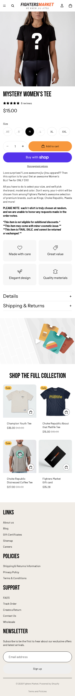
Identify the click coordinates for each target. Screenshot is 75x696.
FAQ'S (6, 597)
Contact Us (9, 615)
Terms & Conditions (15, 578)
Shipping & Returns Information (22, 566)
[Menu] (4, 5)
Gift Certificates (12, 534)
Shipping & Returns (23, 305)
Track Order (10, 603)
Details (10, 296)
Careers (7, 546)
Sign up (37, 668)
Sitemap (8, 540)
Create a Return (12, 609)
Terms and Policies (37, 691)
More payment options (37, 166)
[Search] (12, 6)
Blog (5, 528)
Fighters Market (30, 683)
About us (8, 522)
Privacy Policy (11, 572)
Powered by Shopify (49, 683)
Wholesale (9, 621)
